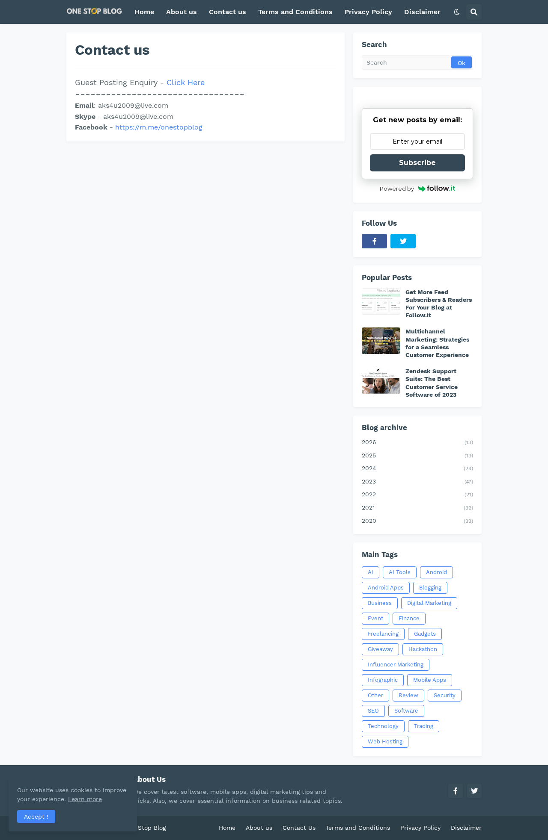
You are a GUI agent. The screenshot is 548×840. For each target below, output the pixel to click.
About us (259, 827)
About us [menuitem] (181, 12)
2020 (417, 520)
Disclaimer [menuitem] (422, 12)
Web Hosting (385, 741)
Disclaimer (466, 827)
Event (375, 618)
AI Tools (400, 572)
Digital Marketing (429, 603)
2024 (417, 468)
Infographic (383, 680)
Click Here (186, 82)
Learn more (85, 799)
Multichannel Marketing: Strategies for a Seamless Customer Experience (437, 343)
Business (380, 603)
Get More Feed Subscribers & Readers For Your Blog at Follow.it (438, 304)
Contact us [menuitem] (227, 12)
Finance (409, 618)
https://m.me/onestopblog (159, 127)
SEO (373, 710)
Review (408, 695)
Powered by (397, 188)
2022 (417, 494)
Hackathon (422, 649)
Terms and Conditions (358, 827)
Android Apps (386, 587)
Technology (383, 726)
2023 (417, 481)
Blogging (430, 587)
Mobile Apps (429, 680)
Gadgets (425, 634)
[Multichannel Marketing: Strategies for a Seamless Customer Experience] (381, 340)
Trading (423, 726)
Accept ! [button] (36, 816)
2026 (417, 442)
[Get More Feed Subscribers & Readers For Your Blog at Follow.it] (381, 301)
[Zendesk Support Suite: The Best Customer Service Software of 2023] (381, 380)
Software (406, 710)
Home (227, 827)
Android (436, 572)
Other (375, 695)
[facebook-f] (374, 241)
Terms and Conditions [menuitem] (295, 12)
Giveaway (380, 649)
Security (445, 695)
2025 (417, 455)
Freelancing (383, 634)
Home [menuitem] (144, 12)
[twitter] (403, 241)
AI (370, 572)
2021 (417, 507)
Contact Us (299, 827)
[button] (456, 12)
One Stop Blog (145, 827)
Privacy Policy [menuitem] (368, 12)
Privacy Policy (420, 827)
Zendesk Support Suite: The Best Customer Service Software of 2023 (431, 383)
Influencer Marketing (395, 664)
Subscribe (417, 163)
